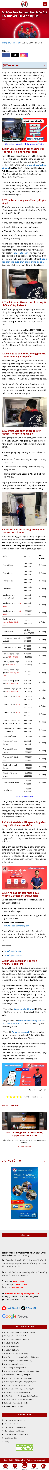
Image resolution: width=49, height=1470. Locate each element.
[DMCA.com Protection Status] (24, 1447)
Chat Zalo (15, 1469)
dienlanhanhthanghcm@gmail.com (22, 1293)
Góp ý (7, 1441)
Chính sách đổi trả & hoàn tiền (15, 1427)
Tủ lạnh (16, 42)
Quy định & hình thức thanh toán (16, 1434)
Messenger (34, 1469)
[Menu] (45, 4)
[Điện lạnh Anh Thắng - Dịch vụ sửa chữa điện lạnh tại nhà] (24, 4)
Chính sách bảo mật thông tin (15, 1420)
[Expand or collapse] (44, 65)
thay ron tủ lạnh (20, 253)
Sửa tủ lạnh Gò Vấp (12, 951)
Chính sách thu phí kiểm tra (14, 1431)
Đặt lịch (5, 1469)
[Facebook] (6, 55)
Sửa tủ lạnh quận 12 (13, 955)
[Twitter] (15, 55)
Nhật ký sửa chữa (11, 1438)
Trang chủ (6, 42)
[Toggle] (44, 1161)
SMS (43, 1469)
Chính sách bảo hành (12, 1424)
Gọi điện (24, 1465)
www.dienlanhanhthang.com (16, 925)
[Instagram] (24, 55)
